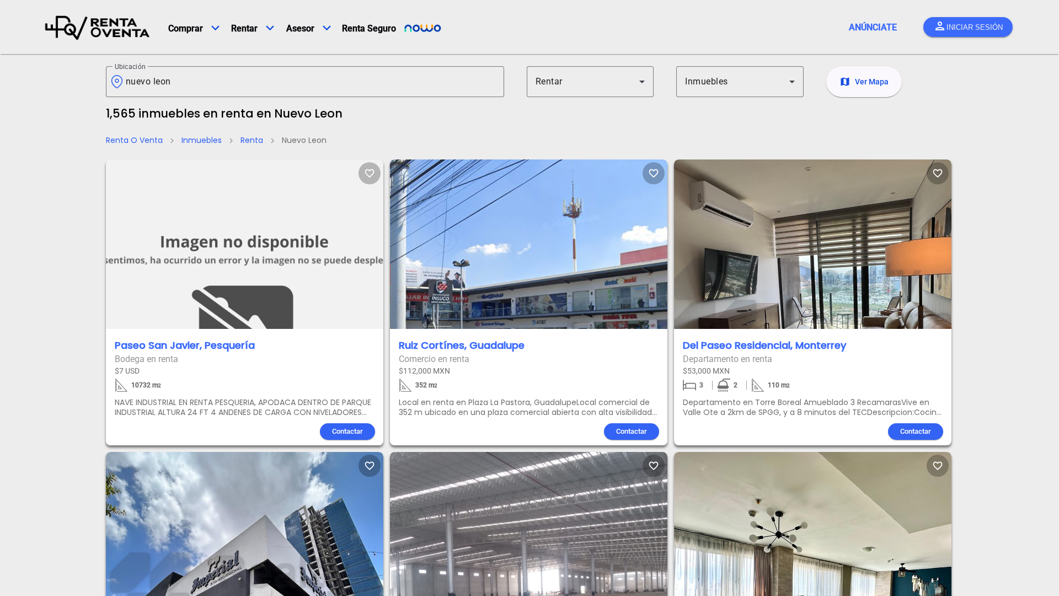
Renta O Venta (134, 140)
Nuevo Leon (304, 140)
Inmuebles (201, 140)
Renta (251, 140)
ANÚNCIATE (873, 27)
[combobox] (310, 81)
